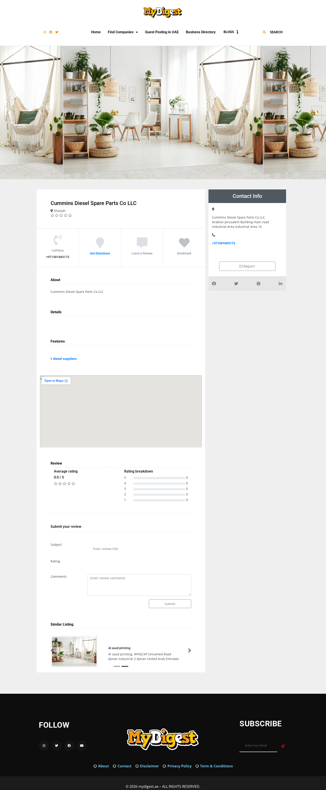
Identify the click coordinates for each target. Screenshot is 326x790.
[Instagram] (44, 32)
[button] (52, 650)
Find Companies (121, 32)
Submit (170, 604)
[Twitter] (56, 32)
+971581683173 (223, 243)
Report (249, 266)
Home (96, 32)
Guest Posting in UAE (162, 32)
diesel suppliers (65, 359)
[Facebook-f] (50, 32)
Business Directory (201, 32)
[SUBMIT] (283, 746)
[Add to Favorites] (184, 245)
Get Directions (100, 253)
